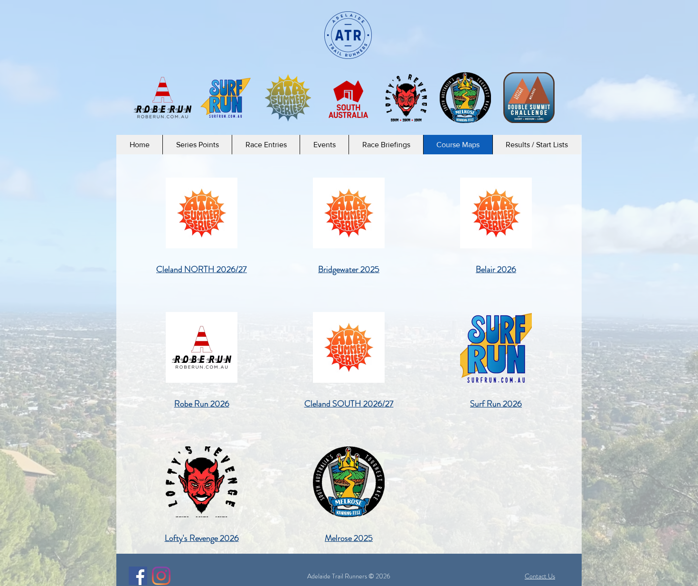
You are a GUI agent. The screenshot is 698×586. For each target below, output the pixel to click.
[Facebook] (138, 576)
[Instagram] (161, 576)
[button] (197, 144)
